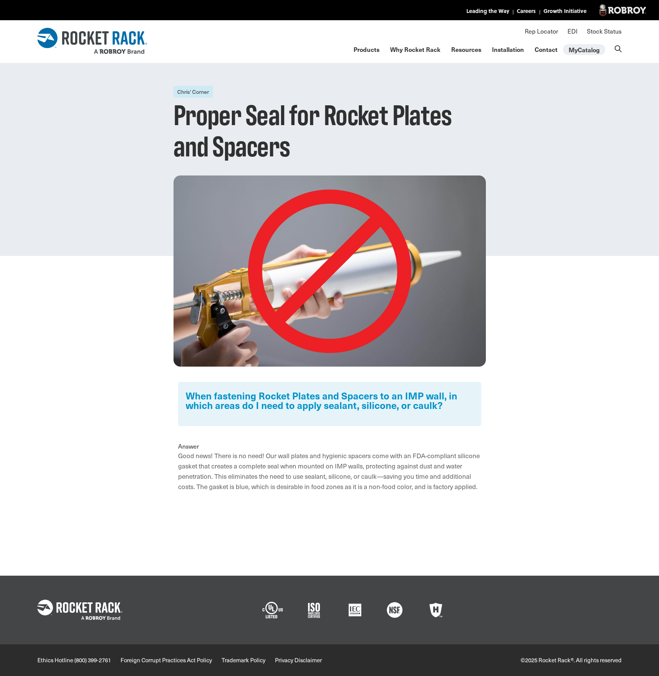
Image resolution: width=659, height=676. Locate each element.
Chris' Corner (193, 92)
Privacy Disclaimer (298, 660)
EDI (572, 30)
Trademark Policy (243, 660)
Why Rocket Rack (415, 49)
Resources (466, 49)
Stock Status (604, 30)
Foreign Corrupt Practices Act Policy (166, 660)
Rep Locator (541, 30)
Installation (508, 49)
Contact (546, 49)
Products (366, 49)
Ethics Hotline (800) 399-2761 (74, 660)
